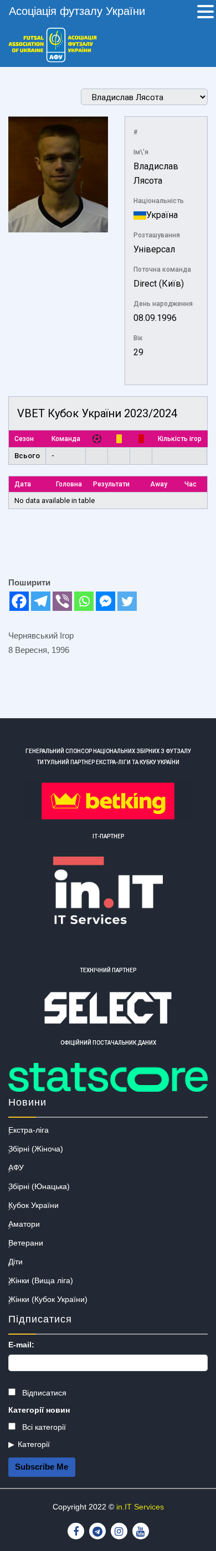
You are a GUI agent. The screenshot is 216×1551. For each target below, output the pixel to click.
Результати (111, 484)
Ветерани (25, 1242)
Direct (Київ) (158, 283)
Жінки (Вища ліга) (40, 1280)
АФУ (16, 1167)
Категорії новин (39, 1409)
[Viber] (62, 601)
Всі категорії (43, 1427)
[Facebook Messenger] (105, 601)
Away (158, 484)
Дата (22, 484)
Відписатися (43, 1392)
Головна (69, 484)
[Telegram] (40, 601)
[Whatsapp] (84, 601)
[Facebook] (19, 601)
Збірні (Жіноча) (35, 1148)
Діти (15, 1261)
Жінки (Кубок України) (48, 1299)
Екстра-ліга (28, 1129)
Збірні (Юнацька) (39, 1186)
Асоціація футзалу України (77, 11)
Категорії (34, 1444)
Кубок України (33, 1205)
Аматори (24, 1224)
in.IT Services (140, 1506)
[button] (205, 13)
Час (190, 484)
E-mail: (21, 1344)
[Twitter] (127, 601)
